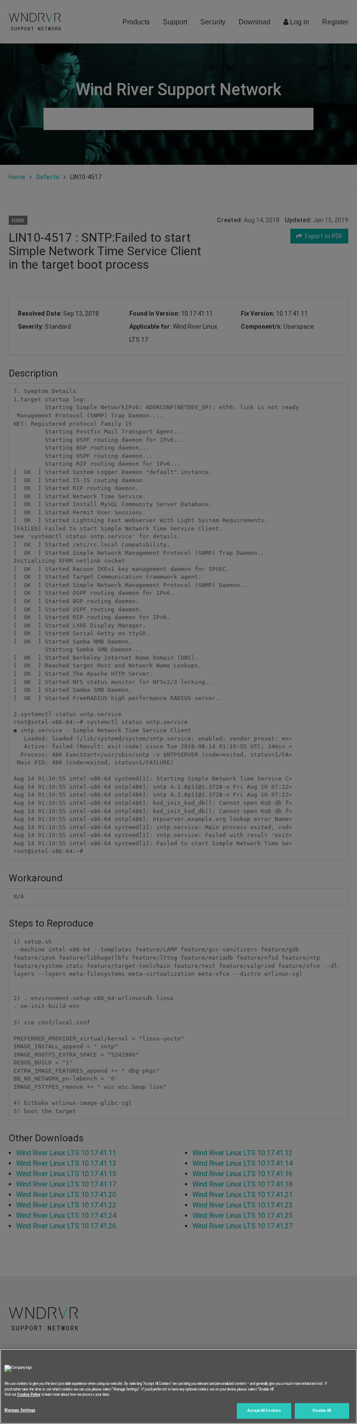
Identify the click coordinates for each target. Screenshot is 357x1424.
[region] (178, 1386)
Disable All (322, 1410)
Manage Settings (19, 1410)
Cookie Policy (28, 1394)
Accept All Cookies (264, 1410)
